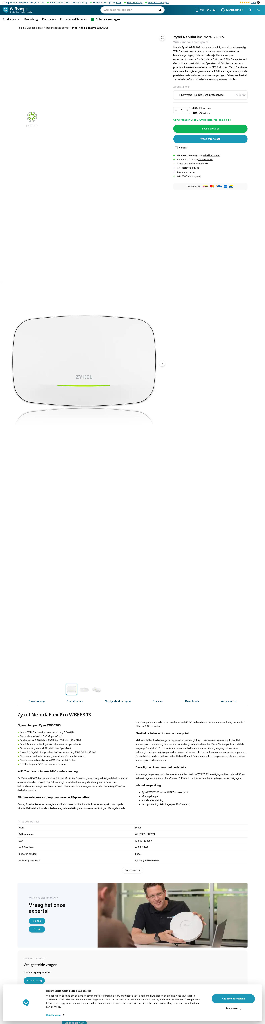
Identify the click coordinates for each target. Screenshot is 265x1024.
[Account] (250, 10)
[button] (210, 95)
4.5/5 (253, 2)
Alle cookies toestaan (233, 998)
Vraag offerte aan (210, 138)
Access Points (35, 27)
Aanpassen (232, 1008)
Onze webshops (134, 2)
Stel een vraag (34, 980)
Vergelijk (183, 147)
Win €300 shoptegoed (158, 2)
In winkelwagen (210, 128)
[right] (162, 363)
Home (20, 27)
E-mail (36, 929)
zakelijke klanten (211, 155)
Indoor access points (57, 27)
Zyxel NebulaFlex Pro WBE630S (90, 27)
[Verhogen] (187, 110)
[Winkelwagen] (258, 10)
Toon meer (130, 870)
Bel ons (37, 920)
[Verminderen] (176, 110)
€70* (118, 2)
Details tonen (53, 1015)
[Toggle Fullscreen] (162, 37)
